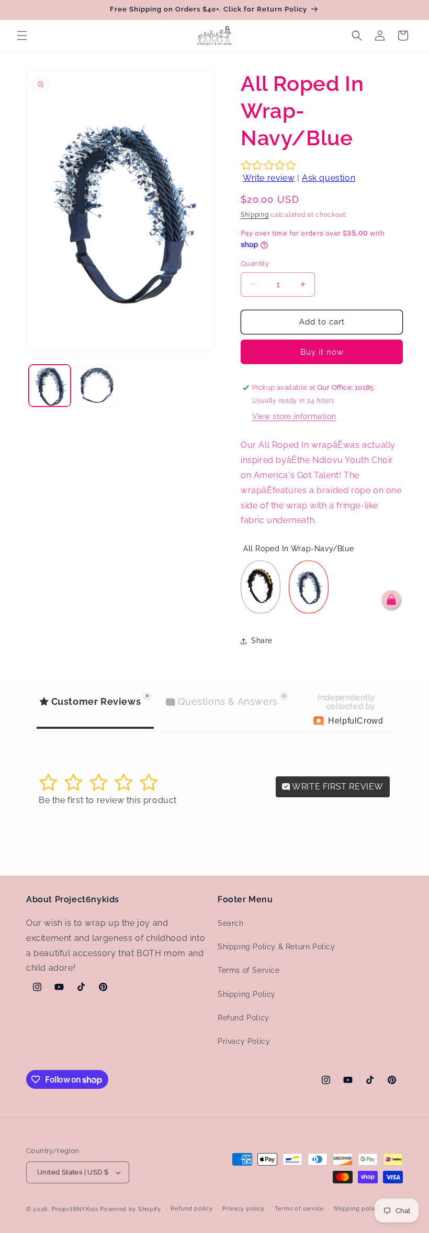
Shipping (255, 214)
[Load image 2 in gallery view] (97, 385)
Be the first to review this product (108, 800)
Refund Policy (243, 1018)
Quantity (255, 263)
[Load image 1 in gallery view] (50, 385)
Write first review (336, 787)
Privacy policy (243, 1208)
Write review (269, 178)
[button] (21, 35)
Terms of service (299, 1208)
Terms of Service (249, 970)
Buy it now (322, 352)
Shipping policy (357, 1208)
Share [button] (262, 640)
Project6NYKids (75, 1209)
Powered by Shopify (130, 1209)
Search (231, 923)
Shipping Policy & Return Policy (276, 947)
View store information (294, 416)
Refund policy (191, 1208)
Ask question (328, 178)
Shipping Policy (247, 994)
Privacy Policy (244, 1041)
